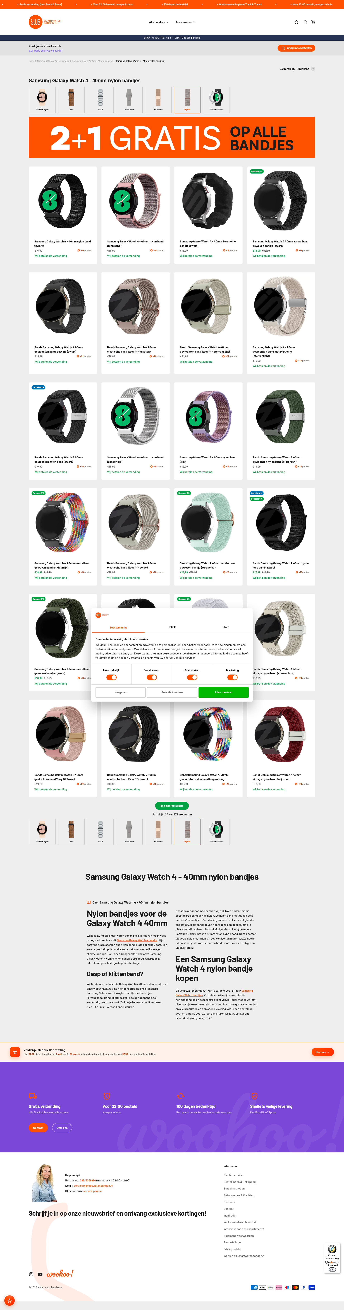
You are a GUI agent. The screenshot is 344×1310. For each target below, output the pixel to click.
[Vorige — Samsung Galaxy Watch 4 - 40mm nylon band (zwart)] (33, 201)
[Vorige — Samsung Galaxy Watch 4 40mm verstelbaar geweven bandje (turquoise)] (178, 522)
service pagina (92, 1191)
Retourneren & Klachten (239, 1195)
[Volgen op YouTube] (40, 1274)
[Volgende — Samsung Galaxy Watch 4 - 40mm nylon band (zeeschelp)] (165, 417)
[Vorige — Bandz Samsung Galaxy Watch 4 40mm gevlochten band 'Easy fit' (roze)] (33, 734)
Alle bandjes (157, 22)
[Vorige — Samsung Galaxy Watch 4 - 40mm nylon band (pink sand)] (106, 201)
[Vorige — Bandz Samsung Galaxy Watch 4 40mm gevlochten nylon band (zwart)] (33, 417)
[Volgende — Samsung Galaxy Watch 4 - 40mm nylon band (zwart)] (93, 201)
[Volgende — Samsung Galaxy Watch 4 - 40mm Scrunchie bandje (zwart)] (238, 201)
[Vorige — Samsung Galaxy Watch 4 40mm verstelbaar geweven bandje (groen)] (33, 628)
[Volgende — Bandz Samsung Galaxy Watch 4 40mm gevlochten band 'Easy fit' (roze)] (93, 734)
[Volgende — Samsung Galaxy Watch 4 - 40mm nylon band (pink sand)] (165, 201)
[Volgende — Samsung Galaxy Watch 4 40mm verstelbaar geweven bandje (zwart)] (311, 201)
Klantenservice (233, 1175)
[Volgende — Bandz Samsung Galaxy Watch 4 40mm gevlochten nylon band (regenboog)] (238, 734)
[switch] (152, 677)
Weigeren (120, 692)
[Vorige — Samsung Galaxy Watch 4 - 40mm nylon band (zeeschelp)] (106, 417)
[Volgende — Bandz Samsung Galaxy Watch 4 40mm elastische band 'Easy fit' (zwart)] (165, 734)
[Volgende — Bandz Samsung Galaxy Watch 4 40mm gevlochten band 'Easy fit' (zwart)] (93, 306)
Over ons (62, 1127)
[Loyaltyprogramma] (9, 1300)
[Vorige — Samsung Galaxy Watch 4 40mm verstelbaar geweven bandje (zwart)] (251, 201)
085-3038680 (88, 1180)
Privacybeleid (232, 1249)
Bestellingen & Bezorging (240, 1181)
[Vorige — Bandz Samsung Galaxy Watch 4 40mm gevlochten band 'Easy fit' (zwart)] (33, 306)
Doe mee (321, 1052)
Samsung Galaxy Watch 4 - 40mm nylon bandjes (140, 60)
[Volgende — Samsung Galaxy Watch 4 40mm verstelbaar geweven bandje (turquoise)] (238, 522)
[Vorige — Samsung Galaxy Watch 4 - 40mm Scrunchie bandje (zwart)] (178, 201)
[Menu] (338, 1245)
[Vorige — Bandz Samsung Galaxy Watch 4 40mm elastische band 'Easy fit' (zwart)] (106, 734)
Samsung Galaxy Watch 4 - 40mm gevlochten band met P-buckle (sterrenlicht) (274, 351)
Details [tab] (172, 626)
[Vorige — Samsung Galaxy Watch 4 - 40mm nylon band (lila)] (178, 417)
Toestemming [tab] (118, 627)
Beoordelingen (233, 1242)
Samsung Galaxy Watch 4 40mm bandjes (92, 60)
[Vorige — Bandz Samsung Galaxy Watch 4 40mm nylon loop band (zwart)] (251, 522)
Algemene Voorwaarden (239, 1235)
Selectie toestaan (172, 692)
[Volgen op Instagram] (31, 1274)
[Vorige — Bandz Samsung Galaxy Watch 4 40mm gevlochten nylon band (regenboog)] (178, 734)
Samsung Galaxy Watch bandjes (53, 60)
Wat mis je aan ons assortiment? (244, 1228)
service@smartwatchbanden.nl (93, 1185)
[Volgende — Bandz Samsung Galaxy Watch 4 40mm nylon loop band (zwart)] (311, 522)
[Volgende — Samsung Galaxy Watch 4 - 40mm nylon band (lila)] (238, 417)
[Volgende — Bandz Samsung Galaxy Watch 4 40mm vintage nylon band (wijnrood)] (311, 734)
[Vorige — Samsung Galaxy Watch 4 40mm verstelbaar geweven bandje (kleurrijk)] (33, 522)
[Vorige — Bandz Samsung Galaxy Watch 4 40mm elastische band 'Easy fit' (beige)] (106, 522)
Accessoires (183, 22)
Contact (38, 1127)
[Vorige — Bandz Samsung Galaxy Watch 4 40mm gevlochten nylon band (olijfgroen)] (251, 417)
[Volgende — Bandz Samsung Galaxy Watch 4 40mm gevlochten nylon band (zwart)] (93, 417)
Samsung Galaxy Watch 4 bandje (137, 940)
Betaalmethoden (234, 1188)
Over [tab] (226, 626)
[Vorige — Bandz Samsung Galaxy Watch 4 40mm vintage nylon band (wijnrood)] (251, 734)
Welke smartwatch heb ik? (48, 50)
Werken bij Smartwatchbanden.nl (244, 1255)
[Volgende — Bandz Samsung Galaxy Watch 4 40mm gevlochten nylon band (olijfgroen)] (311, 417)
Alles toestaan (223, 692)
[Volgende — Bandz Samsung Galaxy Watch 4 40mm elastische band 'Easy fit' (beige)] (165, 522)
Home (32, 60)
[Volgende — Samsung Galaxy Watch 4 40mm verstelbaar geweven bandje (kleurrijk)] (93, 522)
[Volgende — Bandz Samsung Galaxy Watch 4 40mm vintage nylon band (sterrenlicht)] (311, 628)
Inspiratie (230, 1215)
